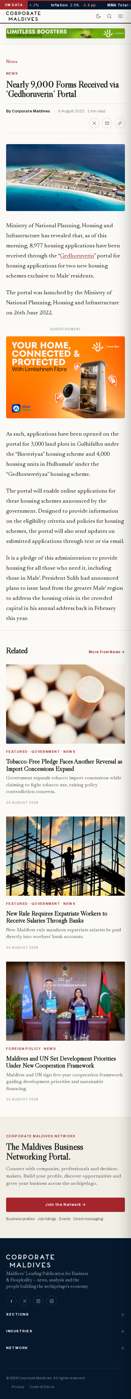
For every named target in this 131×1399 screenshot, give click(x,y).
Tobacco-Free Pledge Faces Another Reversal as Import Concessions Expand (64, 765)
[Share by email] (107, 123)
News (11, 61)
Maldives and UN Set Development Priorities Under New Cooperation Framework (61, 1062)
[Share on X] (94, 123)
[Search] (109, 16)
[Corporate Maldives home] (23, 16)
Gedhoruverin (77, 256)
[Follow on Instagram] (38, 1301)
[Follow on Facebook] (11, 1301)
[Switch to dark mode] (98, 16)
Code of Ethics (42, 1387)
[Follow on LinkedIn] (51, 1301)
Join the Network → (65, 1204)
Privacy (18, 1387)
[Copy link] (120, 123)
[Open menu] (120, 16)
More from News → (107, 652)
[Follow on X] (24, 1301)
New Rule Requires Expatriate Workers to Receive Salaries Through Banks (56, 917)
